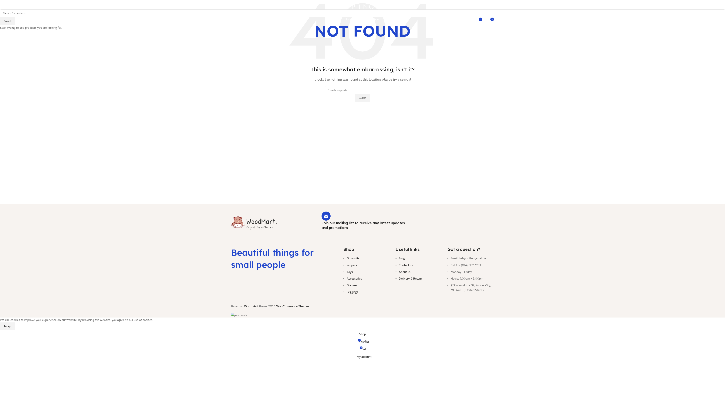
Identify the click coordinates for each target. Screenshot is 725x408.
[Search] (454, 19)
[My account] (469, 19)
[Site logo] (362, 6)
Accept (8, 326)
